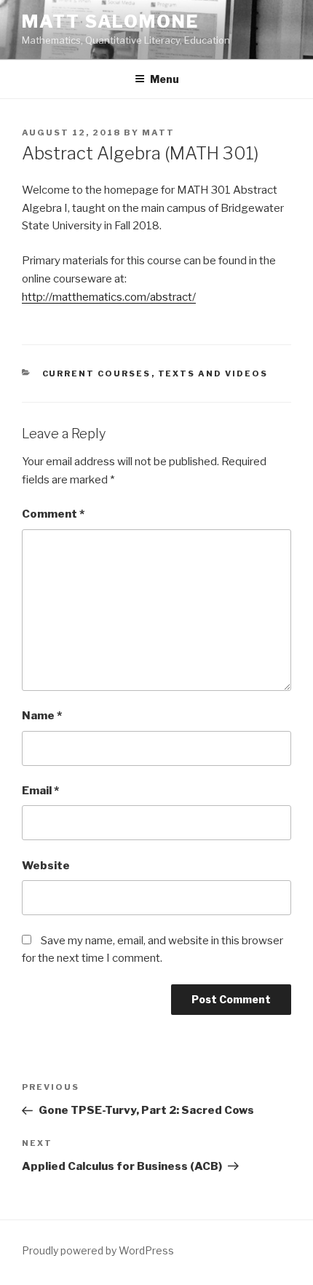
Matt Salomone (110, 21)
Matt (158, 132)
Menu (164, 79)
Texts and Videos (213, 373)
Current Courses (96, 373)
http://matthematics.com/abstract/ (109, 297)
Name (42, 715)
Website (46, 865)
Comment (53, 514)
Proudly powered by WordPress (98, 1250)
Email (40, 790)
